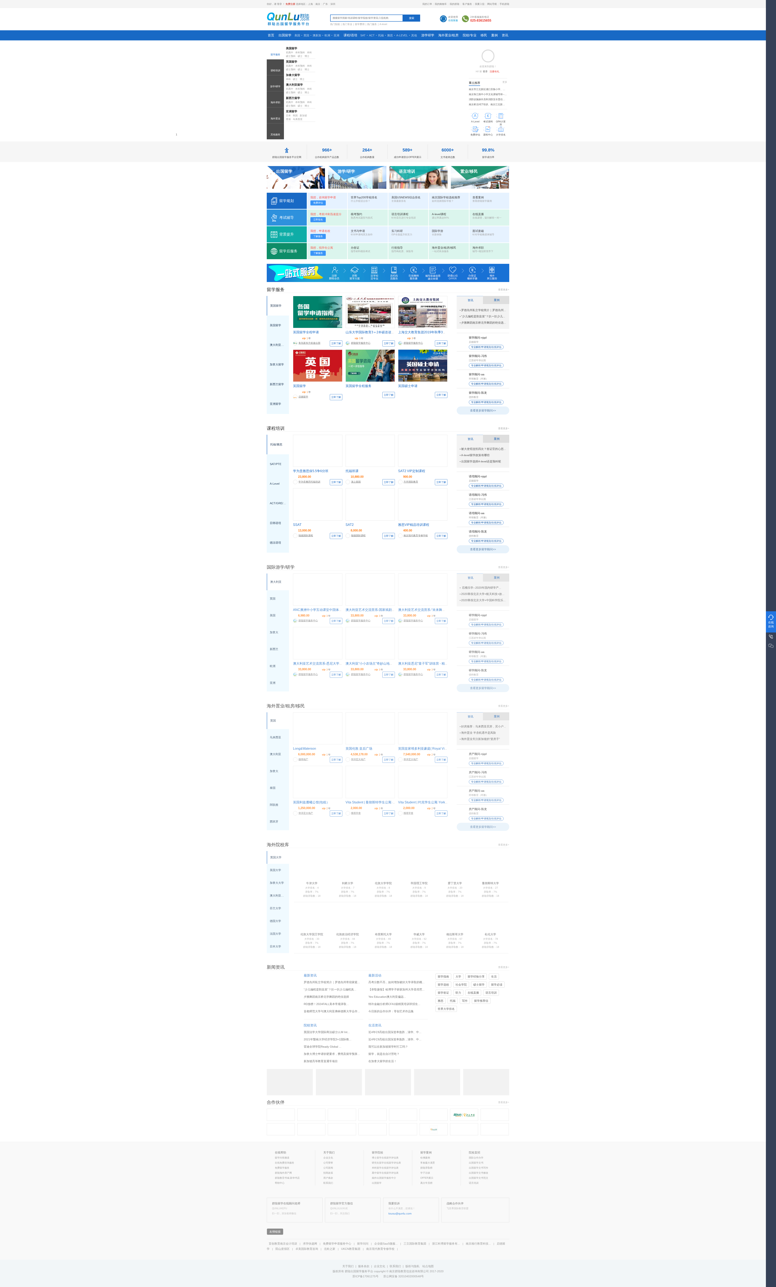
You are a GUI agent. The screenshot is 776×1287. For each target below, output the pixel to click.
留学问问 (362, 1243)
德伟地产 (303, 759)
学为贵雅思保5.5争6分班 (310, 471)
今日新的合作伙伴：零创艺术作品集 (391, 1011)
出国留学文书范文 (478, 1178)
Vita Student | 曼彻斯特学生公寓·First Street (377, 802)
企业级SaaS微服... (386, 1243)
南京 (317, 4)
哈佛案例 (425, 1157)
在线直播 (473, 992)
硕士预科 (291, 56)
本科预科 (300, 52)
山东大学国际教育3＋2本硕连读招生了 (373, 332)
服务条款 (363, 1266)
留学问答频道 (282, 1157)
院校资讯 (310, 1025)
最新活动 (374, 975)
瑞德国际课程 (305, 535)
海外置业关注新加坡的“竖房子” (480, 739)
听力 (458, 992)
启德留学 (303, 396)
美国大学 (275, 870)
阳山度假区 (282, 1248)
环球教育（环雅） (478, 378)
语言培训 (491, 992)
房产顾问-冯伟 (478, 772)
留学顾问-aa (476, 374)
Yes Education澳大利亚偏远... (387, 996)
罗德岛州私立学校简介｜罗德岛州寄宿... (486, 310)
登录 (279, 4)
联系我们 (328, 1183)
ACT (372, 35)
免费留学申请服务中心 (337, 1243)
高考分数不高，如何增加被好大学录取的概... (396, 982)
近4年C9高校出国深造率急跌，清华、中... (394, 1032)
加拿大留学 (293, 75)
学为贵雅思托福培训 (309, 481)
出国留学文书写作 (478, 1167)
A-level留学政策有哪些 (475, 455)
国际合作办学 (476, 1157)
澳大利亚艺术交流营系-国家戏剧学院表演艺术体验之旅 (385, 609)
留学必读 (496, 984)
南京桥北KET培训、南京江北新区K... (488, 104)
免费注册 (290, 4)
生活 (494, 976)
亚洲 (336, 35)
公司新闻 (328, 1167)
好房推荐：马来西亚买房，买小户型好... (486, 726)
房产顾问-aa (476, 790)
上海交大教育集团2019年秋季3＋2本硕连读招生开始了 (437, 332)
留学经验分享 (476, 976)
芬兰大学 (275, 908)
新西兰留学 (293, 98)
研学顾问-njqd (478, 615)
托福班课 (352, 471)
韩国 (295, 115)
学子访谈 (425, 1172)
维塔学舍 (356, 813)
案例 (494, 35)
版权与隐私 (412, 1266)
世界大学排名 (446, 1008)
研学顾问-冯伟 (478, 633)
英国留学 (291, 61)
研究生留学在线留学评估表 (386, 1162)
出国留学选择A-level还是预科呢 (481, 461)
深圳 (332, 4)
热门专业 (347, 24)
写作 (465, 1000)
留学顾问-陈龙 (478, 392)
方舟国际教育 (411, 481)
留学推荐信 (481, 1000)
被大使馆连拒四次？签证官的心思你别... (486, 448)
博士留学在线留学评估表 (385, 1157)
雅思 (390, 35)
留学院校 (377, 1152)
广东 (325, 4)
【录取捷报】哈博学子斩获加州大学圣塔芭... (396, 989)
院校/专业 (470, 35)
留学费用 (360, 24)
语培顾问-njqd (478, 476)
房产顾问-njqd (478, 754)
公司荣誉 (328, 1162)
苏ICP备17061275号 (365, 1276)
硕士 (300, 56)
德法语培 (275, 542)
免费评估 (318, 202)
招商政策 (328, 1172)
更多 (504, 82)
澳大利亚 (276, 581)
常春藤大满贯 (427, 1162)
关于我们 (329, 1152)
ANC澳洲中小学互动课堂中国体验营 (319, 609)
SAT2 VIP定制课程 (411, 471)
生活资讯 (374, 1025)
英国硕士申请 (408, 386)
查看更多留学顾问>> (483, 410)
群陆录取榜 (426, 1167)
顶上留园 (356, 481)
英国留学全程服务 (358, 386)
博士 (307, 56)
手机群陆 (504, 4)
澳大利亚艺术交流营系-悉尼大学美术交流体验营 (327, 663)
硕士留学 (479, 984)
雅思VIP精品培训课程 (413, 524)
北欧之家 (329, 1248)
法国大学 (275, 933)
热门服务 (372, 24)
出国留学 (284, 35)
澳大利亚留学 (294, 84)
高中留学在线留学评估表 (385, 1172)
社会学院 (461, 984)
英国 (306, 35)
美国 (297, 35)
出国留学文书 (476, 1162)
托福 (381, 35)
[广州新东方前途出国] (372, 1115)
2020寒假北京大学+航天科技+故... (482, 594)
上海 (310, 4)
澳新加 (317, 35)
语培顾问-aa (476, 513)
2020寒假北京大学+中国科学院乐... (483, 600)
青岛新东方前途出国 (309, 343)
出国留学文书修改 (478, 1172)
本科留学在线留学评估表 (385, 1167)
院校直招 (474, 1152)
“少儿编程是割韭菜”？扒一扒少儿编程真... (330, 989)
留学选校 (443, 984)
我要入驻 (480, 4)
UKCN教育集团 (350, 1248)
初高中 (289, 52)
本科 (309, 52)
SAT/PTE (275, 464)
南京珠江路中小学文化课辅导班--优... (489, 94)
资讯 (505, 35)
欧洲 (327, 35)
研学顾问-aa (476, 651)
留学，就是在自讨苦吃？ (384, 1053)
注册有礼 (494, 71)
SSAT (297, 524)
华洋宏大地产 (358, 759)
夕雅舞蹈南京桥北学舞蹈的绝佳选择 (483, 322)
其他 (414, 35)
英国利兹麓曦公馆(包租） (311, 802)
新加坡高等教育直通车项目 (321, 1061)
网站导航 (492, 4)
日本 (288, 115)
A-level (383, 24)
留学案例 (426, 1152)
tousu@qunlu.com (400, 1213)
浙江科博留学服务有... (446, 1243)
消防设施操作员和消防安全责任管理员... (490, 99)
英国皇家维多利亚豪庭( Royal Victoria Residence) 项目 (437, 748)
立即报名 (318, 219)
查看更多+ (503, 289)
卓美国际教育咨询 (306, 1248)
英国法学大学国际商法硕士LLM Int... (327, 1032)
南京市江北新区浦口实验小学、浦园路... (490, 89)
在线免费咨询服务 (284, 1162)
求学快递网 (310, 1243)
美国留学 (291, 48)
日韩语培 (275, 523)
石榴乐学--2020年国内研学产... (481, 587)
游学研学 (427, 35)
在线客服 (453, 20)
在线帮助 (280, 1152)
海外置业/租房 (448, 35)
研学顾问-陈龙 (478, 670)
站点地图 (428, 1266)
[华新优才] (311, 1115)
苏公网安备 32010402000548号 (403, 1276)
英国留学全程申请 (306, 332)
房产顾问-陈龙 (478, 809)
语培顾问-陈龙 (478, 531)
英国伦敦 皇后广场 (359, 748)
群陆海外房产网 (283, 1172)
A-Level (274, 483)
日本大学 (275, 946)
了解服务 (318, 236)
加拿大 (274, 632)
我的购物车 (441, 4)
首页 (271, 35)
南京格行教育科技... (478, 1243)
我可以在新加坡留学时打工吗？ (388, 1046)
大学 (458, 976)
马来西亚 (298, 119)
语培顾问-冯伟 (478, 494)
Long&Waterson (304, 748)
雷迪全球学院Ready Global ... (322, 1046)
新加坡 (303, 115)
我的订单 (427, 4)
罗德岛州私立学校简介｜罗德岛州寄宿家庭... (332, 982)
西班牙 (274, 821)
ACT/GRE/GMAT (278, 503)
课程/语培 (350, 35)
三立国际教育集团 (415, 1243)
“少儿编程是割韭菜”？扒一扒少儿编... (484, 316)
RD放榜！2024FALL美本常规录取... (326, 1004)
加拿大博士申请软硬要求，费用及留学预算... (332, 1053)
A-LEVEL (402, 35)
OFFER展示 (426, 1178)
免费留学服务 (282, 1167)
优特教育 (474, 397)
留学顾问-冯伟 (478, 356)
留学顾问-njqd (478, 337)
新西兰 (274, 649)
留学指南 (443, 976)
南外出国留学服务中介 (384, 1178)
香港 (288, 119)
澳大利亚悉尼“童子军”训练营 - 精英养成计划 (429, 663)
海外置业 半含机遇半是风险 (478, 732)
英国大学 (276, 857)
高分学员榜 (426, 1183)
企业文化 (328, 1157)
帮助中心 (280, 1183)
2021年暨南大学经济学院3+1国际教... (327, 1039)
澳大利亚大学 (278, 895)
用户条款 (328, 1178)
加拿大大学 (277, 882)
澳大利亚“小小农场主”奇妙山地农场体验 (374, 663)
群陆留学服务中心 (360, 343)
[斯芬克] (464, 1129)
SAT (363, 35)
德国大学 (275, 921)
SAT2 (350, 524)
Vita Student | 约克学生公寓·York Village (427, 802)
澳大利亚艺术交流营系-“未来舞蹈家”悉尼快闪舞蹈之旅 (437, 609)
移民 (484, 35)
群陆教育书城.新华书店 (287, 1178)
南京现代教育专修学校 (416, 535)
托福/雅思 (276, 444)
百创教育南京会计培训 (283, 1243)
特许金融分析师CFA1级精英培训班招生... (394, 1004)
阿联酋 (274, 804)
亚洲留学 (275, 403)
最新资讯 (310, 975)
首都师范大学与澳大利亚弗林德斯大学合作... (332, 1011)
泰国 (272, 787)
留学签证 (443, 992)
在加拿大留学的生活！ (382, 1061)
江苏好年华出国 (477, 360)
